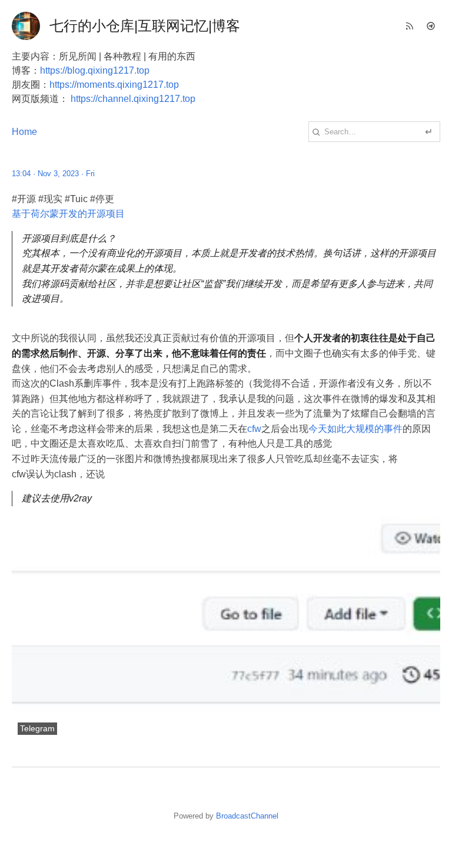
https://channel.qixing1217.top (133, 99)
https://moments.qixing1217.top (114, 85)
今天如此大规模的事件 (355, 429)
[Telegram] (430, 26)
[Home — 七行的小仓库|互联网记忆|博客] (26, 26)
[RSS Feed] (409, 26)
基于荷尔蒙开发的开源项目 (68, 214)
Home (24, 132)
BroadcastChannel (247, 815)
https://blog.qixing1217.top (94, 70)
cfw (254, 429)
